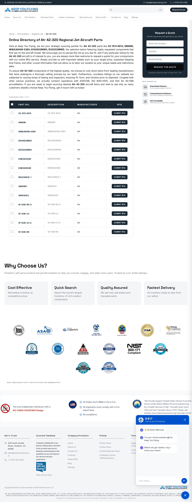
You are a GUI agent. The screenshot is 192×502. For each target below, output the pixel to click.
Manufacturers (86, 17)
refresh (184, 420)
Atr (78, 113)
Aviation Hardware (66, 17)
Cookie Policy (105, 447)
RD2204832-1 (24, 177)
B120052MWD (25, 140)
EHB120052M (24, 168)
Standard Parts (47, 17)
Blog (126, 17)
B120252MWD (25, 150)
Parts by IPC (101, 17)
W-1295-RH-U (24, 204)
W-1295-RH (23, 232)
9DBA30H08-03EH (27, 131)
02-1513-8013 (24, 113)
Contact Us (116, 17)
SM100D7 (22, 186)
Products (71, 455)
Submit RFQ (119, 113)
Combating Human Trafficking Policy (107, 456)
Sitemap (134, 17)
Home (7, 17)
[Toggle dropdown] (36, 17)
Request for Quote (165, 67)
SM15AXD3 (23, 195)
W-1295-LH (23, 213)
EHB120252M (24, 159)
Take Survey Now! (44, 475)
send (184, 480)
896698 (22, 122)
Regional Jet (37, 34)
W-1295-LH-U (24, 223)
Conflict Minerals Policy (109, 451)
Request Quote (178, 10)
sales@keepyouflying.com (156, 2)
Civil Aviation (29, 17)
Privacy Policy (105, 443)
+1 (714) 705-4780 (180, 2)
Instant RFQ (73, 459)
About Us (17, 17)
